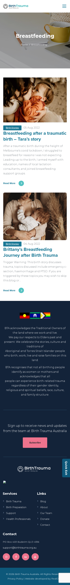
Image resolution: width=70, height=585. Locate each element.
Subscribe (35, 442)
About (44, 507)
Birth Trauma (13, 501)
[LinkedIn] (25, 556)
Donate (44, 518)
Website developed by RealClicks (44, 578)
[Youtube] (35, 556)
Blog (43, 501)
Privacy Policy (15, 578)
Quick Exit (66, 468)
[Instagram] (6, 556)
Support (11, 513)
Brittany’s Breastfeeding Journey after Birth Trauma (30, 252)
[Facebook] (16, 556)
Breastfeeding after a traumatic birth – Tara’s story (34, 136)
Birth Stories (12, 127)
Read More (9, 183)
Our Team (46, 513)
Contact (45, 524)
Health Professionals (18, 518)
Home (24, 44)
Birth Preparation (16, 507)
